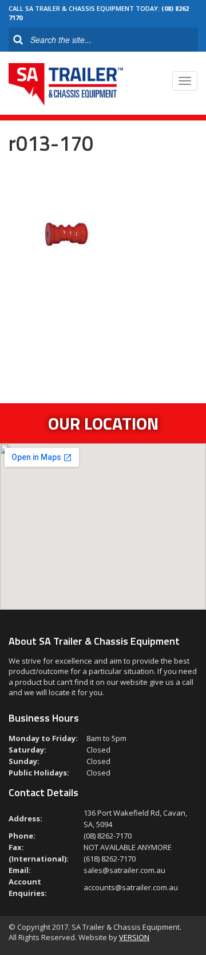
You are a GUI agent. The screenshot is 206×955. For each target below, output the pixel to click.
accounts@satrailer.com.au (131, 887)
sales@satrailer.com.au (124, 870)
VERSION (134, 937)
